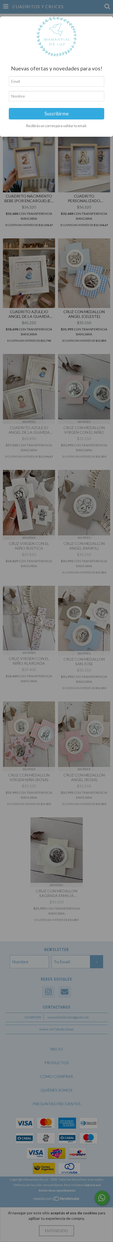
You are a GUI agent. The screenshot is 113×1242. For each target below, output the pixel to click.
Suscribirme (56, 113)
